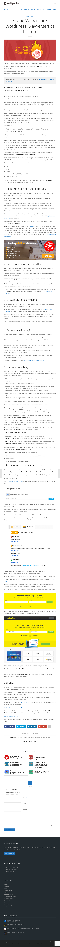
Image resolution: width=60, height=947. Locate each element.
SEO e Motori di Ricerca (10, 896)
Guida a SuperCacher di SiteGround (15, 708)
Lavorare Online (8, 890)
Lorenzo (35, 733)
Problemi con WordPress (42, 737)
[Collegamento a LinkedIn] (52, 942)
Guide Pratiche (17, 737)
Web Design (7, 900)
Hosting (6, 888)
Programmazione (8, 894)
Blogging (6, 884)
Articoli (6, 9)
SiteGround (31, 226)
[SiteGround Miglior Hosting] (30, 259)
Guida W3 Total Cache (11, 716)
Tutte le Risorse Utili (9, 871)
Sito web (25, 809)
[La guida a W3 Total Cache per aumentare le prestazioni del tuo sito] (1, 473)
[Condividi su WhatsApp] (30, 746)
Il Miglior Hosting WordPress (11, 867)
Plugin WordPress (28, 737)
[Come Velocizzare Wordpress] (30, 50)
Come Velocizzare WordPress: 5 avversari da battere (30, 26)
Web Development (8, 903)
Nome (24, 797)
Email (24, 803)
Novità (5, 892)
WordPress (30, 16)
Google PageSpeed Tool (16, 481)
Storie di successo (8, 898)
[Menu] (55, 3)
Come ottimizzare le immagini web (34, 360)
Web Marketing (8, 905)
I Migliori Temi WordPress (10, 869)
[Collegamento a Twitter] (50, 942)
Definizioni (6, 886)
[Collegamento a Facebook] (48, 942)
